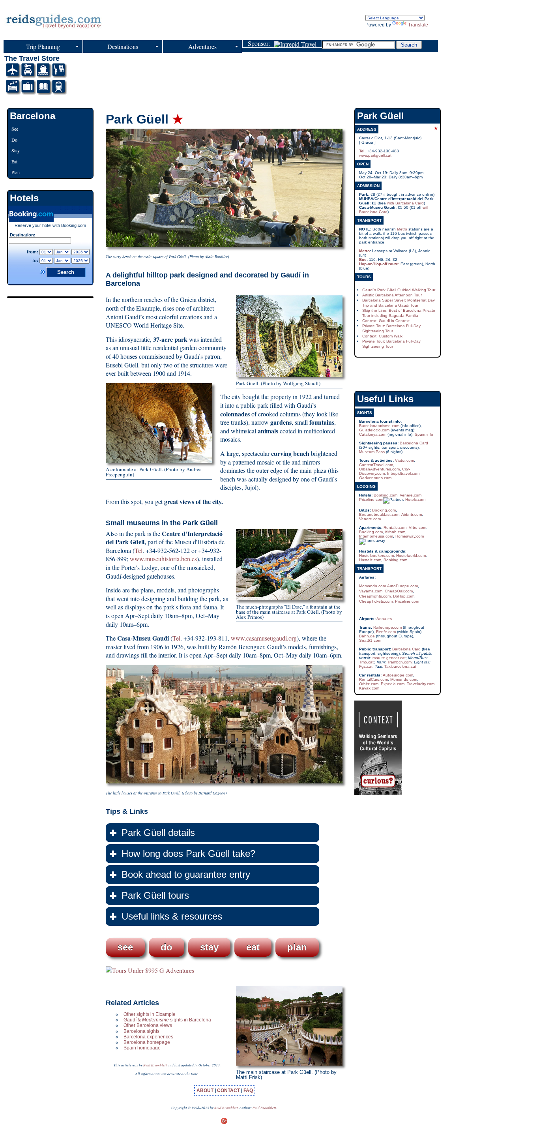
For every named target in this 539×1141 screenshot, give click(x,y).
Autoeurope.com (398, 675)
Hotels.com (415, 499)
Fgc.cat (365, 666)
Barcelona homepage (147, 1042)
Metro (402, 229)
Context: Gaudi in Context (386, 321)
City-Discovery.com (384, 471)
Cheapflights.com (375, 596)
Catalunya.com (372, 434)
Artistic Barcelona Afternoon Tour (392, 295)
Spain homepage (142, 1048)
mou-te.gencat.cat (389, 658)
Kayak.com (369, 688)
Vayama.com (370, 591)
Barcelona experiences (148, 1037)
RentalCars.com (373, 679)
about (206, 1090)
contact (229, 1090)
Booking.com (385, 495)
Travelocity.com (420, 684)
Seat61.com (370, 640)
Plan (15, 172)
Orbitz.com (368, 684)
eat (253, 947)
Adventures (202, 46)
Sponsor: (261, 43)
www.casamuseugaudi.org (264, 638)
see (125, 947)
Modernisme (155, 1020)
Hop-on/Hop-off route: (379, 264)
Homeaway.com (409, 536)
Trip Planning (43, 46)
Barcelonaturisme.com (379, 425)
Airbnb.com (411, 514)
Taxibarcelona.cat (400, 666)
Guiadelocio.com (374, 430)
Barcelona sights (141, 1031)
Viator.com (404, 460)
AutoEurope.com (402, 586)
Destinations (122, 46)
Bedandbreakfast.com (379, 514)
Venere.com (410, 495)
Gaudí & (133, 1020)
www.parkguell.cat (375, 155)
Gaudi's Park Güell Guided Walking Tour (398, 290)
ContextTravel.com (376, 465)
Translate (418, 25)
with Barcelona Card (405, 203)
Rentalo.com (395, 527)
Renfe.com (386, 632)
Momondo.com (372, 586)
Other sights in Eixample (150, 1014)
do (166, 947)
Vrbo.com (417, 527)
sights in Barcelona (190, 1020)
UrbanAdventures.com (379, 469)
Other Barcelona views (148, 1025)
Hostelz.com (370, 560)
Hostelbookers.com (376, 555)
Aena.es (384, 618)
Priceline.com (371, 499)
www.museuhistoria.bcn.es (163, 559)
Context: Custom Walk (382, 336)
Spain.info (424, 434)
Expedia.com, (393, 684)
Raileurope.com (387, 627)
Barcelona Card (414, 443)
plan (297, 947)
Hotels (24, 198)
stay (209, 947)
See (14, 129)
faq (248, 1090)
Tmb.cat (366, 662)
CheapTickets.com (376, 601)
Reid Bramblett (155, 1064)
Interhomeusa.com (376, 536)
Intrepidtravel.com (403, 473)
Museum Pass (372, 452)
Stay (15, 150)
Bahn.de (367, 636)
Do (14, 140)
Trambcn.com (399, 662)
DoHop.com (403, 596)
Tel (138, 550)
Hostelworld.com (411, 555)
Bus (363, 259)
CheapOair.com (399, 591)
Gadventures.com (375, 478)
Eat (14, 161)
